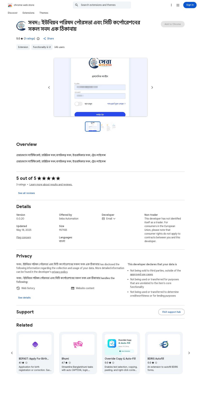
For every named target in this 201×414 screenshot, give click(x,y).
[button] (178, 5)
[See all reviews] (26, 193)
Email (109, 218)
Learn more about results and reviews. (50, 184)
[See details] (24, 297)
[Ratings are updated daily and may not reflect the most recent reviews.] (38, 38)
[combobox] (106, 5)
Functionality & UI (42, 47)
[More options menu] (171, 5)
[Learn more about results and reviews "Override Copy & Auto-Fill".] (113, 362)
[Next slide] (152, 87)
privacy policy (59, 271)
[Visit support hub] (171, 312)
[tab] (12, 13)
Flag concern (23, 237)
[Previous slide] (49, 87)
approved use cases (141, 274)
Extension (23, 47)
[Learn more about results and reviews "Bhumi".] (69, 362)
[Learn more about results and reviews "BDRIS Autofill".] (156, 362)
